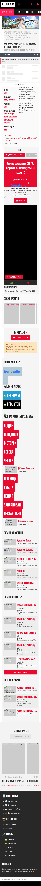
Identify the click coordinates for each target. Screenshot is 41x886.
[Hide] (38, 55)
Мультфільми (9, 34)
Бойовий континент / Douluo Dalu (27, 521)
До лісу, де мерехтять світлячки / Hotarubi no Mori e (27, 633)
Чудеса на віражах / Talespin (27, 710)
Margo (6, 120)
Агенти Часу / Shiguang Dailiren (27, 619)
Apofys (6, 117)
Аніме (19, 12)
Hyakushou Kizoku (24, 540)
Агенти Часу (21, 570)
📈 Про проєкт (10, 805)
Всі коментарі (20, 672)
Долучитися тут (20, 179)
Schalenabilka (13, 117)
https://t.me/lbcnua (9, 100)
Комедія (24, 138)
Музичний (32, 138)
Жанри (9, 12)
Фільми (13, 785)
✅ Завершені (10, 839)
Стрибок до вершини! (25, 582)
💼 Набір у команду (12, 813)
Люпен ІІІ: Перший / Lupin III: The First (27, 558)
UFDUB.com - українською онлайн (17, 32)
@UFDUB (21, 200)
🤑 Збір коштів (10, 843)
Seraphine (7, 122)
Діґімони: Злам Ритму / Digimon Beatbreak (27, 468)
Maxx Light (11, 114)
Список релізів (10, 824)
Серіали (29, 12)
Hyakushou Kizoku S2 (25, 549)
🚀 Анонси (9, 851)
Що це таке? (9, 828)
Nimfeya (10, 120)
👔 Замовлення (11, 801)
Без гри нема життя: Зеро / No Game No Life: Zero (13, 781)
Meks (5, 93)
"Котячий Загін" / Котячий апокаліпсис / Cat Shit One (27, 659)
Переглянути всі (21, 736)
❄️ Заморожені (10, 855)
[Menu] (2, 55)
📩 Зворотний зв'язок (13, 809)
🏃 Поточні (9, 847)
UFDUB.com (8, 4)
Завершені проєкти (23, 785)
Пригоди (7, 140)
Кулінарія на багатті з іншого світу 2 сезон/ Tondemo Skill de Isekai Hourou (27, 687)
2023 (9, 135)
